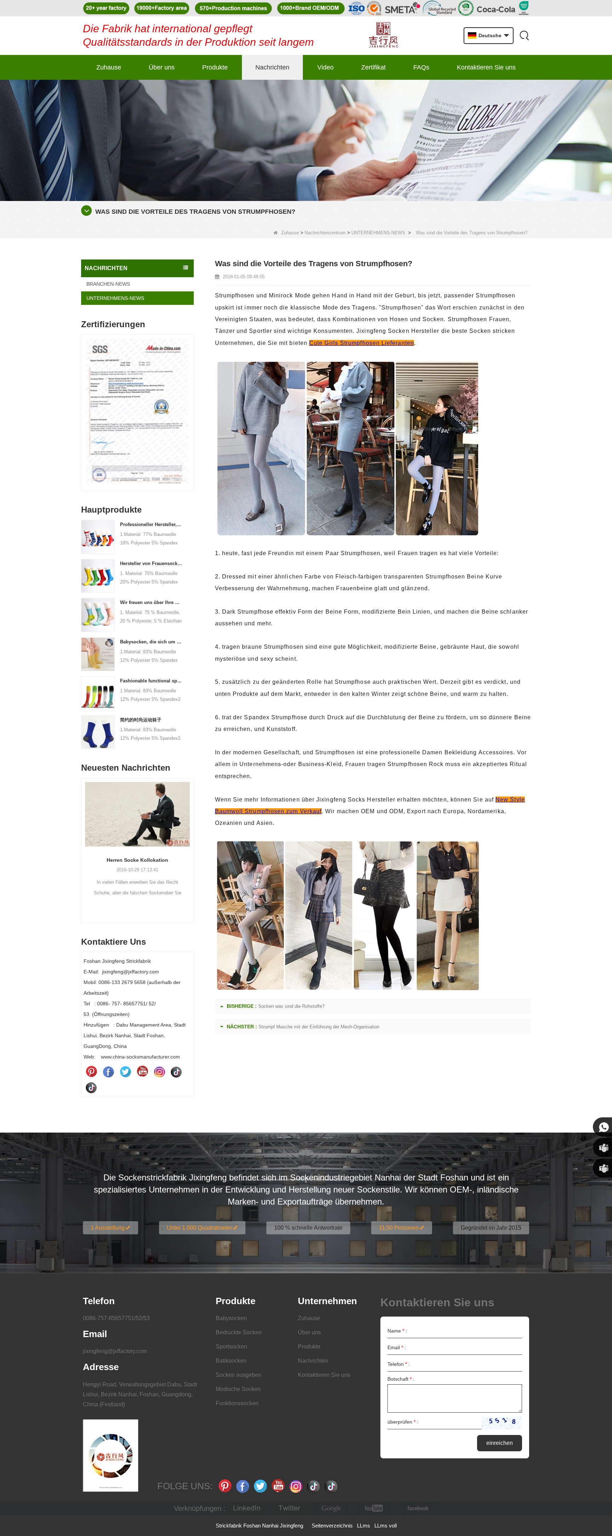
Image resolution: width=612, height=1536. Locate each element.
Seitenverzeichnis (332, 1526)
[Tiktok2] (91, 1087)
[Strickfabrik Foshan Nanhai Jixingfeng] (383, 35)
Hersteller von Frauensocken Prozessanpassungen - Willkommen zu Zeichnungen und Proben (151, 563)
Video (325, 67)
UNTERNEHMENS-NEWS (378, 232)
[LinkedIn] (247, 1508)
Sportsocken (231, 1347)
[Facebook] (108, 1072)
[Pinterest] (91, 1072)
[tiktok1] (176, 1072)
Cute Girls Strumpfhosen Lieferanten (361, 343)
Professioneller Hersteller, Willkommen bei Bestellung (151, 524)
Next (191, 402)
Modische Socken (238, 1389)
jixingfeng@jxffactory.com (115, 1351)
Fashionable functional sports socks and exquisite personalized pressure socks (151, 680)
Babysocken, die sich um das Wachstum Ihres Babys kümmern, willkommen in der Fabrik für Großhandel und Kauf (151, 641)
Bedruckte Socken (239, 1332)
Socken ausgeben (238, 1375)
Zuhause (108, 67)
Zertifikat (373, 67)
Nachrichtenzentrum (325, 232)
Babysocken (231, 1318)
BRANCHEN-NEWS (108, 284)
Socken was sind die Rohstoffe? (291, 1006)
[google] (332, 1508)
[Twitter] (125, 1072)
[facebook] (417, 1508)
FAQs (421, 67)
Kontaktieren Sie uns (486, 67)
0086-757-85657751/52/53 (116, 1318)
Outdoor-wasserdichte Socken (137, 860)
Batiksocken (231, 1361)
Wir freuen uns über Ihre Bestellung (151, 602)
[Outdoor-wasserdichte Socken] (137, 814)
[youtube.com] (374, 1508)
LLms (363, 1526)
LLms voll (385, 1526)
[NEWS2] (306, 140)
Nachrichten (272, 67)
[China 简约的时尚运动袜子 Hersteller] (97, 732)
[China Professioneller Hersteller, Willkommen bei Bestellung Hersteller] (97, 536)
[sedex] (137, 414)
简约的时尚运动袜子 (141, 719)
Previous (84, 402)
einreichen (499, 1443)
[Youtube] (142, 1072)
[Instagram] (159, 1072)
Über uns (162, 67)
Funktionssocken (237, 1403)
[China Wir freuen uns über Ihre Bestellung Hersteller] (97, 615)
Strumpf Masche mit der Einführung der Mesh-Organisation (319, 1026)
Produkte (215, 67)
